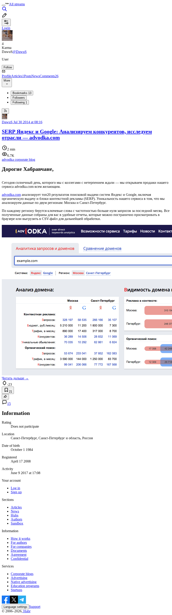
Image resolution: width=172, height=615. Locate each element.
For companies (21, 546)
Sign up (16, 492)
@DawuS (20, 52)
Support (34, 607)
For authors (19, 542)
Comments (49, 76)
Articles (17, 76)
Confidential (19, 559)
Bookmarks (22, 93)
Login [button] (6, 28)
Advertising (19, 578)
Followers (19, 97)
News (35, 76)
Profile (6, 76)
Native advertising (24, 582)
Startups (16, 590)
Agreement (18, 554)
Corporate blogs (22, 574)
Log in (15, 488)
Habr (26, 611)
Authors (16, 519)
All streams (17, 4)
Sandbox (17, 523)
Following (20, 102)
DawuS (7, 122)
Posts (27, 76)
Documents (19, 550)
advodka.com (11, 195)
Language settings (15, 607)
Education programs (25, 586)
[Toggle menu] (3, 5)
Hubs (14, 515)
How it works (20, 538)
